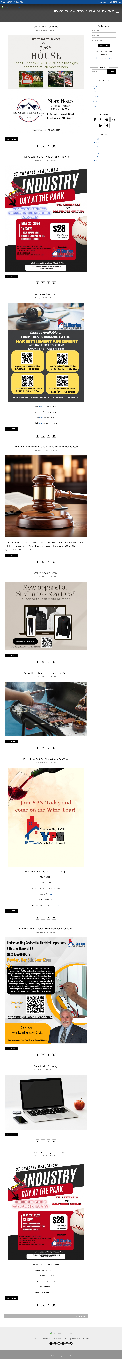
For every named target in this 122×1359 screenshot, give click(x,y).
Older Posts (79, 1316)
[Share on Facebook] (37, 146)
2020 (97, 160)
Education (95, 86)
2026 (97, 139)
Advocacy (82, 11)
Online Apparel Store (46, 573)
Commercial (96, 94)
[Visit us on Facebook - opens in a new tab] (94, 119)
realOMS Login (78, 1356)
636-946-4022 (83, 1339)
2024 (97, 146)
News (94, 83)
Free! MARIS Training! (46, 1066)
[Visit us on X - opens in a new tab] (100, 119)
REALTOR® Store (115, 2)
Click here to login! (104, 58)
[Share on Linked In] (54, 146)
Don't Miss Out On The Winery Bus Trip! (45, 759)
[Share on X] (43, 146)
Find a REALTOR (6, 2)
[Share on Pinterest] (48, 146)
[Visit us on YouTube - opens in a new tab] (107, 119)
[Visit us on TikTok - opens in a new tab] (107, 125)
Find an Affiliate (19, 2)
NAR (94, 89)
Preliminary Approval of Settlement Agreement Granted (46, 446)
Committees (96, 104)
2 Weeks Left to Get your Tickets (45, 1152)
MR (93, 99)
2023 (97, 150)
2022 (97, 153)
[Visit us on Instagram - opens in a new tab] (113, 119)
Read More (11, 139)
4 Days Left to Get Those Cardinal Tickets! (45, 156)
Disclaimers (71, 1356)
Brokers (94, 91)
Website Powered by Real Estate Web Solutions (61, 1353)
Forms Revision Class (46, 294)
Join (104, 11)
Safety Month (96, 96)
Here (50, 894)
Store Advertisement (46, 26)
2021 (97, 157)
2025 (97, 143)
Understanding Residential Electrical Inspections (46, 928)
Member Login (103, 2)
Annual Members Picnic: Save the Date (46, 673)
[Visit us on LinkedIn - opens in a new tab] (100, 125)
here (40, 407)
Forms (94, 106)
